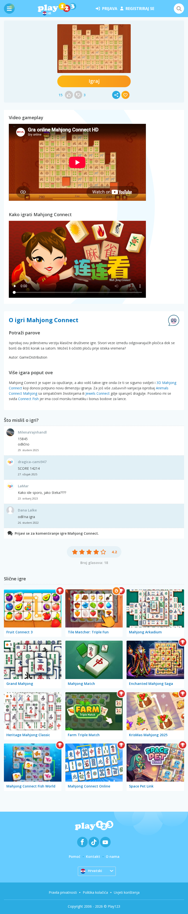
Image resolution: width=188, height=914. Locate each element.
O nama (112, 856)
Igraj (94, 81)
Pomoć (74, 856)
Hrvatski (95, 870)
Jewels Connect (97, 393)
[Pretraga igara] (179, 8)
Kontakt (93, 856)
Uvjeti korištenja (127, 892)
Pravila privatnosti (63, 892)
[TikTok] (94, 842)
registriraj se (140, 8)
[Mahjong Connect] (94, 48)
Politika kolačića (95, 892)
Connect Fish (28, 398)
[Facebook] (82, 842)
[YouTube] (105, 842)
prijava (109, 8)
